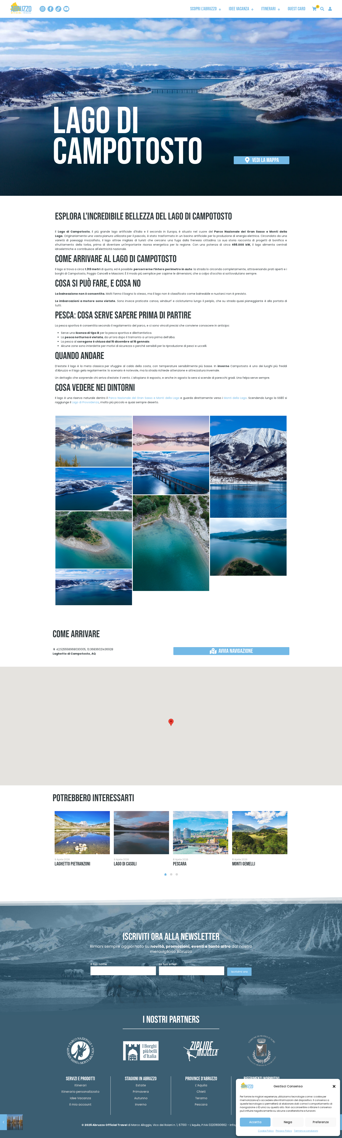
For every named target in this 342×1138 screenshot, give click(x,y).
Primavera (141, 1092)
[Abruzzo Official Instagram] (43, 9)
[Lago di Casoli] (141, 832)
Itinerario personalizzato (80, 1092)
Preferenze (321, 1122)
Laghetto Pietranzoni (72, 864)
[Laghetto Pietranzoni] (82, 832)
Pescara (179, 864)
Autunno (140, 1098)
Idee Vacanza (80, 1098)
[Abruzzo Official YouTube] (66, 9)
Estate (141, 1085)
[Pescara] (200, 832)
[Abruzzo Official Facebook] (50, 9)
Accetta (255, 1122)
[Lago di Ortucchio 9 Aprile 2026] (11, 1122)
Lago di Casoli (125, 864)
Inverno (140, 1104)
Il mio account (80, 1104)
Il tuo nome (98, 964)
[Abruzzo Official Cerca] (322, 9)
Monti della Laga (235, 398)
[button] (334, 1086)
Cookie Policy (266, 1130)
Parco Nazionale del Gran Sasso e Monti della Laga (144, 398)
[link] (21, 8)
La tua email (168, 964)
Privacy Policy (284, 1130)
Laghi (69, 93)
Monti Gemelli (243, 864)
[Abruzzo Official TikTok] (58, 9)
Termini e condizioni (306, 1130)
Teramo (201, 1098)
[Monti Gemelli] (259, 832)
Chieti (201, 1092)
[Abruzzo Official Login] (330, 9)
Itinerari (80, 1085)
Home (57, 93)
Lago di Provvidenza (85, 402)
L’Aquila (201, 1085)
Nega (288, 1122)
